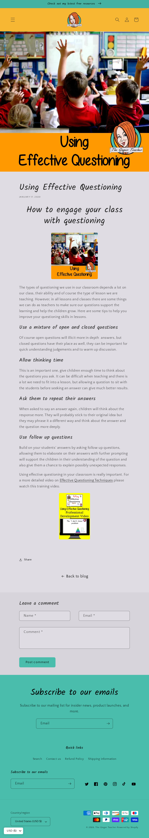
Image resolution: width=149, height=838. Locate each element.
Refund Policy (74, 759)
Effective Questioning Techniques (86, 480)
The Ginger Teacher (105, 827)
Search (37, 759)
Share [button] (28, 559)
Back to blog (77, 576)
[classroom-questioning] (74, 539)
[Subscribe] (108, 724)
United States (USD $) (28, 821)
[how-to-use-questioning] (74, 278)
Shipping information (102, 759)
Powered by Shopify (127, 827)
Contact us (53, 759)
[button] (12, 19)
